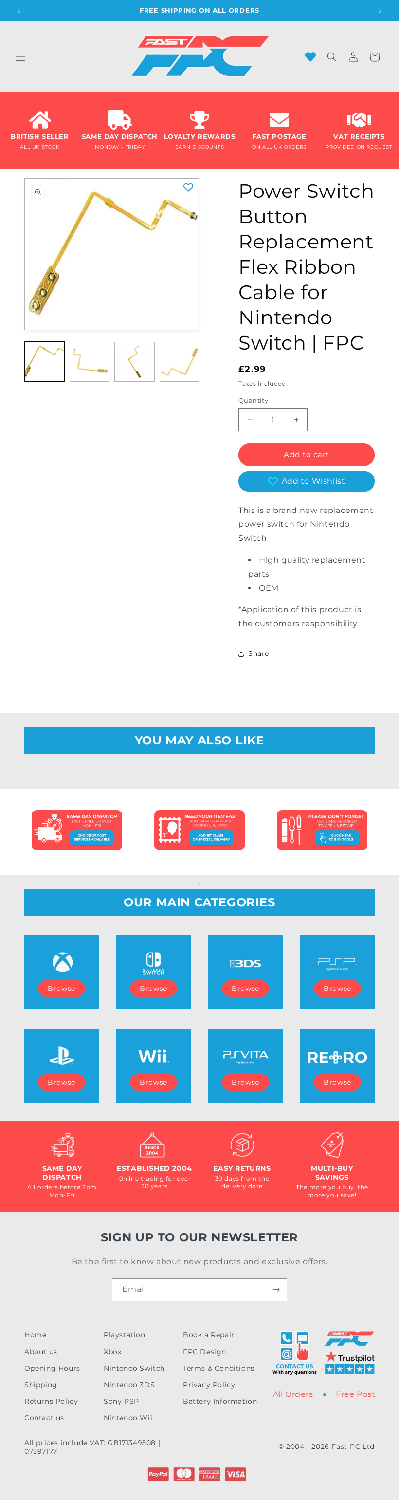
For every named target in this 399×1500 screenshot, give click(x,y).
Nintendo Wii (128, 1417)
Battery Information (220, 1401)
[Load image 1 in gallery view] (44, 362)
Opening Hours (52, 1368)
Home (35, 1334)
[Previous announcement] (19, 10)
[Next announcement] (380, 10)
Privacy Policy (209, 1384)
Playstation (124, 1334)
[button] (20, 57)
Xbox (112, 1351)
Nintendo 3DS (129, 1384)
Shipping (40, 1384)
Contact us (44, 1417)
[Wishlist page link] (310, 57)
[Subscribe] (276, 1289)
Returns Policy (51, 1401)
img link (77, 816)
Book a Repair (209, 1334)
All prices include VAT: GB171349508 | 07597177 (92, 1447)
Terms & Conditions (218, 1368)
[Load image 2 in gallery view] (90, 362)
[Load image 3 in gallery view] (134, 362)
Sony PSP (121, 1401)
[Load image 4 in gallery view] (180, 362)
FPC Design (204, 1351)
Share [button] (258, 653)
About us (40, 1351)
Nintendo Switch (134, 1368)
